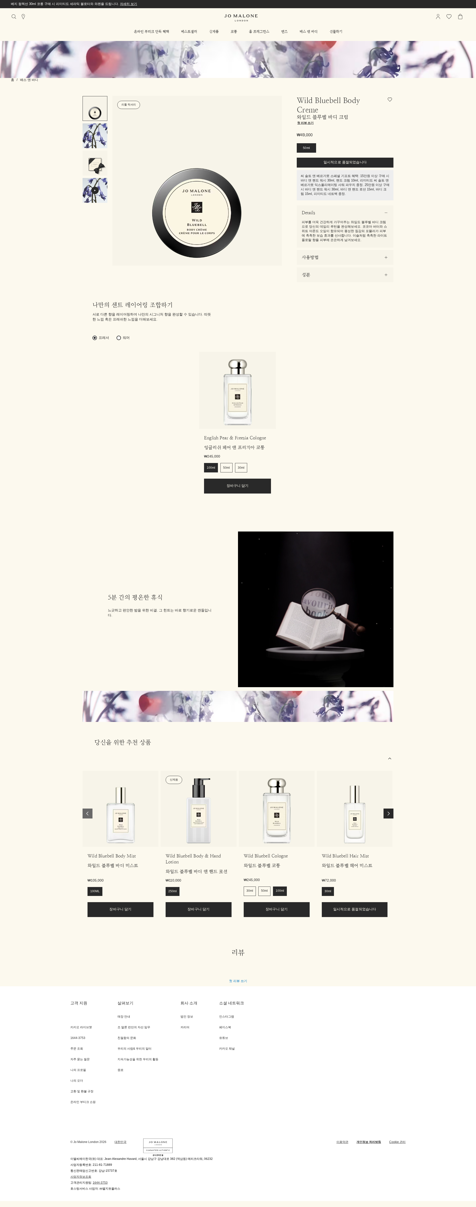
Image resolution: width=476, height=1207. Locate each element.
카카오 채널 (227, 1048)
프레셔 (104, 338)
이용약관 (342, 1142)
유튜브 (223, 1038)
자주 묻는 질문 (80, 1059)
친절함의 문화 (127, 1038)
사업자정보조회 (80, 1176)
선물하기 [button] (335, 32)
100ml (211, 467)
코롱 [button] (234, 32)
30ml (241, 467)
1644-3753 (100, 1182)
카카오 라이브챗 (81, 1027)
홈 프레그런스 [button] (259, 32)
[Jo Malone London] (241, 17)
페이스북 (225, 1027)
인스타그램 (226, 1016)
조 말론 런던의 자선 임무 (134, 1027)
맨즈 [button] (284, 32)
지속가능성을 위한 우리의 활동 (138, 1059)
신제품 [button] (214, 32)
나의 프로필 (78, 1070)
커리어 (184, 1027)
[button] (151, 32)
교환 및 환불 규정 (81, 1091)
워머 (126, 338)
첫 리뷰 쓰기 (238, 981)
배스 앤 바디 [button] (308, 32)
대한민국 (120, 1142)
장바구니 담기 (238, 486)
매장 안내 (124, 1016)
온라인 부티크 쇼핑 (83, 1102)
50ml (306, 148)
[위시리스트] (390, 100)
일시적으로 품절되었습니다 (345, 162)
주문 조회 (76, 1048)
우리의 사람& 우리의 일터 (134, 1048)
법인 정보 (186, 1016)
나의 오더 (76, 1080)
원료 (120, 1070)
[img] (438, 16)
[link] (237, 390)
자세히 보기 (89, 4)
